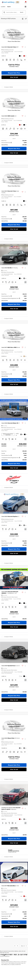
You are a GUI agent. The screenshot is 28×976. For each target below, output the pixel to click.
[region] (14, 143)
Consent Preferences (4, 956)
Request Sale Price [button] (14, 73)
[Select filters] (23, 18)
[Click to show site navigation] (25, 7)
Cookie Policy (23, 961)
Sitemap (15, 961)
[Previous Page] (14, 946)
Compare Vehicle (8, 87)
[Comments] (25, 282)
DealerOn (11, 961)
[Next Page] (17, 946)
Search (21, 12)
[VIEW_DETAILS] (14, 33)
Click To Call (14, 77)
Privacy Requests (4, 963)
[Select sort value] (25, 18)
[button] (26, 254)
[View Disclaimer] (25, 59)
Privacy (18, 961)
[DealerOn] (5, 960)
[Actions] (25, 47)
